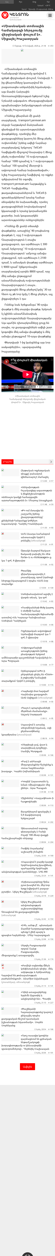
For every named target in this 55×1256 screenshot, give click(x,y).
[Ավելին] (51, 461)
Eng (34, 1)
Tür (48, 1)
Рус (20, 1)
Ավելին (27, 1066)
